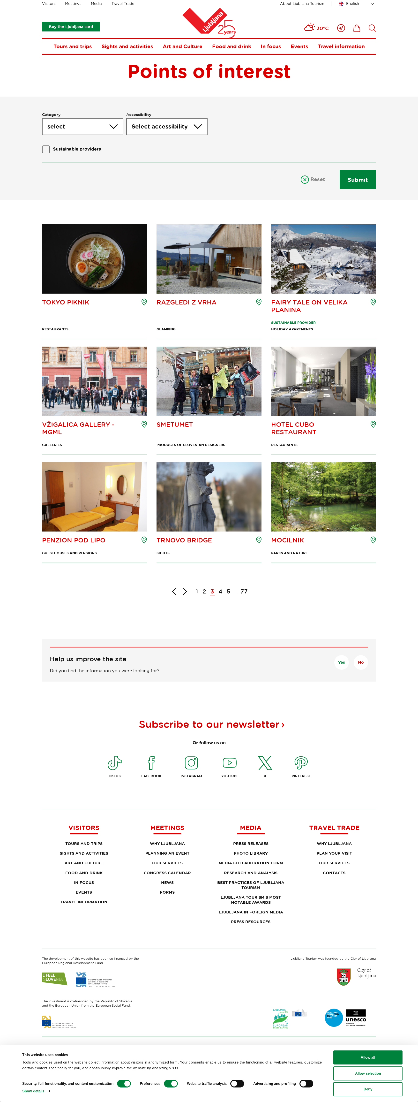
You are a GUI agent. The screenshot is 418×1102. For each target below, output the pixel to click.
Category (51, 114)
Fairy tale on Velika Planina (309, 306)
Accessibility (138, 114)
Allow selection (368, 1073)
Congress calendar (167, 873)
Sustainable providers (77, 149)
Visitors (48, 3)
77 (244, 591)
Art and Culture (182, 46)
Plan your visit (334, 853)
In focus (271, 46)
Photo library (251, 853)
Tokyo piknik (65, 302)
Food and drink (231, 46)
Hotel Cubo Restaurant (293, 428)
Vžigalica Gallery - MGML (78, 428)
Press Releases (251, 843)
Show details (33, 1091)
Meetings (73, 3)
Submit (358, 179)
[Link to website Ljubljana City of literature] (346, 1017)
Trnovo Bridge (184, 540)
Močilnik (287, 540)
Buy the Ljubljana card (71, 26)
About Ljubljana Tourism (302, 3)
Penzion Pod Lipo (73, 540)
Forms (167, 892)
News (167, 882)
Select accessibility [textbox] (160, 126)
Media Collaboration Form (251, 863)
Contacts (334, 873)
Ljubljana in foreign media (251, 912)
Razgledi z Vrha (186, 302)
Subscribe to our (209, 724)
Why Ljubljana (167, 843)
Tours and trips (72, 46)
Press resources (250, 922)
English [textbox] (352, 3)
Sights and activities (127, 46)
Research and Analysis (250, 873)
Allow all (368, 1057)
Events (299, 46)
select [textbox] (56, 126)
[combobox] (357, 4)
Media (96, 3)
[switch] (171, 1083)
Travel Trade (123, 3)
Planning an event (167, 853)
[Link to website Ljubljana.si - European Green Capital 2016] (290, 1018)
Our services (167, 863)
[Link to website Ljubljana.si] (356, 977)
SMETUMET (175, 424)
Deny (368, 1089)
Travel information (341, 46)
